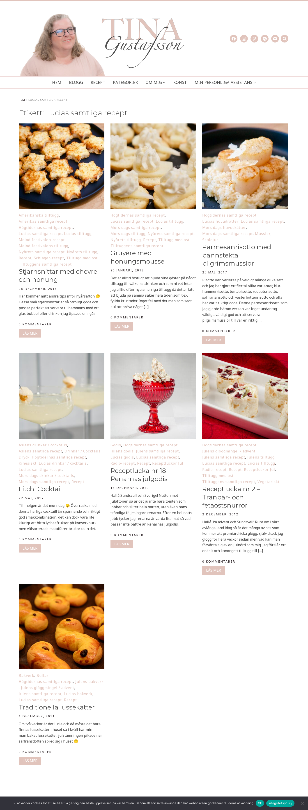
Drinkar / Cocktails (82, 451)
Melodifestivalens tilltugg (43, 245)
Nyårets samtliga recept (42, 251)
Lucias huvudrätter (220, 221)
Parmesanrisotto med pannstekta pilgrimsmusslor (236, 255)
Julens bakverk (89, 681)
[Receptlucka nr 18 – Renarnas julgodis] (153, 356)
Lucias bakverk (78, 693)
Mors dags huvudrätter (224, 227)
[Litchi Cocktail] (61, 356)
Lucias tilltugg (78, 233)
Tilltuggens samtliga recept (45, 264)
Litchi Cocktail (40, 489)
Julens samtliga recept (157, 451)
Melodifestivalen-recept (42, 239)
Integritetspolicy (280, 803)
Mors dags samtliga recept (135, 227)
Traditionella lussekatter (57, 707)
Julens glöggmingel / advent (228, 451)
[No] (302, 803)
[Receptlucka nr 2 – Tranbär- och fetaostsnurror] (245, 356)
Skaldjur (210, 239)
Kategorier (125, 82)
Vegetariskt (268, 481)
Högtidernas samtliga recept (46, 227)
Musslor (263, 233)
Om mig (153, 82)
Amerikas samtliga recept (43, 221)
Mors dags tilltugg (127, 233)
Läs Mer (30, 333)
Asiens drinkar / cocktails (43, 445)
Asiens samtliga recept (40, 451)
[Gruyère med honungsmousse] (153, 126)
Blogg (76, 82)
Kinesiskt (28, 463)
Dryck (24, 457)
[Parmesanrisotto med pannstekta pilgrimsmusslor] (245, 126)
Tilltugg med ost (82, 257)
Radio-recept (122, 463)
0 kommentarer (35, 324)
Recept (98, 82)
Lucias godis (122, 457)
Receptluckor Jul (167, 463)
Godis (115, 445)
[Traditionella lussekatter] (61, 586)
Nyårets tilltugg (82, 251)
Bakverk (26, 675)
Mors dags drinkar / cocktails (46, 475)
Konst (180, 82)
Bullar (42, 675)
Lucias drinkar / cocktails (63, 463)
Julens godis (122, 451)
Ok (260, 803)
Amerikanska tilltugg (39, 215)
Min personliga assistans (223, 82)
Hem (56, 82)
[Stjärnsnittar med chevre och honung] (61, 126)
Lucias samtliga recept (40, 233)
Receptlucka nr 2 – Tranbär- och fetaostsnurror (231, 497)
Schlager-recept (49, 257)
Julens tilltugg (261, 457)
